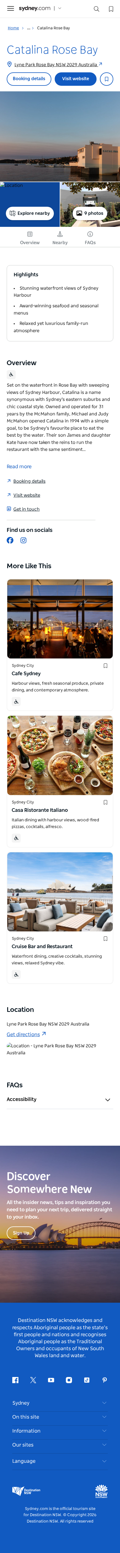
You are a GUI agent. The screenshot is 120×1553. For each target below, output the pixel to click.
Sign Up (21, 1233)
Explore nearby (34, 213)
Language (23, 1461)
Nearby (60, 243)
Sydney (21, 1403)
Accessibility (22, 1099)
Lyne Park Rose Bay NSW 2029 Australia (56, 65)
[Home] (34, 8)
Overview (30, 243)
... (29, 28)
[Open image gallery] (60, 136)
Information (26, 1431)
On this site (25, 1417)
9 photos (93, 213)
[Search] (96, 10)
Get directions (23, 1034)
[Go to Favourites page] (110, 8)
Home (13, 28)
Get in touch (26, 509)
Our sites (22, 1445)
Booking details (29, 79)
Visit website (75, 79)
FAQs (90, 243)
